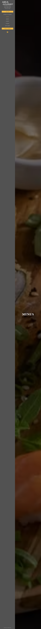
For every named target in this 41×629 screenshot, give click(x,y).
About (7, 18)
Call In (7, 11)
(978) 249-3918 (7, 8)
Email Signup (7, 28)
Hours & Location (8, 14)
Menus (7, 16)
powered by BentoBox (9, 627)
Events (7, 21)
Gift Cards (7, 25)
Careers (7, 23)
